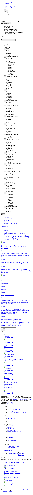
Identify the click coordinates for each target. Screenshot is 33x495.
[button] (18, 43)
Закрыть (6, 230)
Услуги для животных (10, 223)
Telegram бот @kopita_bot (16, 453)
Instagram (21, 455)
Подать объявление (9, 6)
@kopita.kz (10, 403)
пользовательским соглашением (21, 399)
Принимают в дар (9, 239)
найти (2, 214)
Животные (10, 408)
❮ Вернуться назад (6, 491)
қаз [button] (8, 14)
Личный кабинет (9, 8)
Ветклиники (7, 236)
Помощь (6, 3)
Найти (2, 330)
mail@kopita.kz (8, 450)
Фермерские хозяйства (10, 235)
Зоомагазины (8, 233)
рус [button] (8, 12)
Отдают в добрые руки (10, 218)
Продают (6, 217)
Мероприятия (8, 238)
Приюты (12, 232)
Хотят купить (8, 221)
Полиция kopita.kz (12, 440)
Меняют (6, 220)
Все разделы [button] (4, 226)
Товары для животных (13, 409)
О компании (11, 437)
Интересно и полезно (21, 232)
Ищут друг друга (25, 236)
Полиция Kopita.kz (9, 2)
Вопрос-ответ (11, 442)
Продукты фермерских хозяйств (21, 238)
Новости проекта (12, 439)
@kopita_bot (11, 402)
